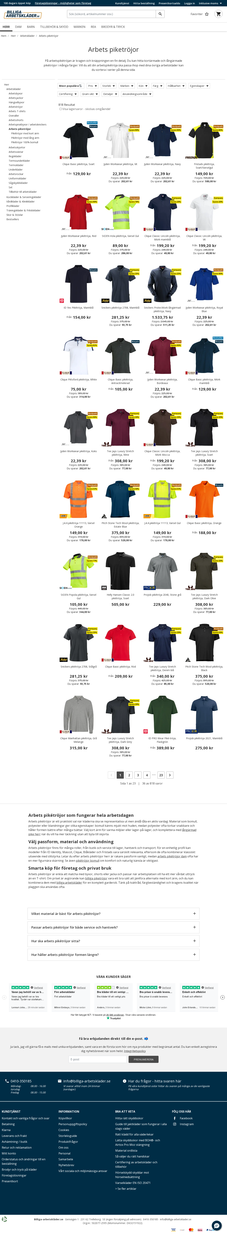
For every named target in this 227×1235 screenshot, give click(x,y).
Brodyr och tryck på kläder (19, 1169)
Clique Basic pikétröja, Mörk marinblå (204, 381)
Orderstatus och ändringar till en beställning (23, 1161)
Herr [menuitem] (6, 27)
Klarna (6, 1130)
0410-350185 (21, 1081)
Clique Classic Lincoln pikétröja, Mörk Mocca (162, 452)
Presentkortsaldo (169, 3)
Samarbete (66, 1159)
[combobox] (116, 14)
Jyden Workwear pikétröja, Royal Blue (204, 309)
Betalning (8, 1124)
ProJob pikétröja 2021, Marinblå (204, 738)
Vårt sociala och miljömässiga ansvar (83, 1171)
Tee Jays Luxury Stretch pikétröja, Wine (120, 452)
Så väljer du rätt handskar (132, 1156)
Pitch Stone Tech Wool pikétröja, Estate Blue (120, 524)
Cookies (64, 1130)
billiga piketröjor (96, 878)
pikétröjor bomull (87, 861)
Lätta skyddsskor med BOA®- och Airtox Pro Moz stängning (137, 1142)
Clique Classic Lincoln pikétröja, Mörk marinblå (162, 237)
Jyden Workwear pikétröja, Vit (120, 164)
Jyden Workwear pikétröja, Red (78, 236)
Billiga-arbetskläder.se (48, 1219)
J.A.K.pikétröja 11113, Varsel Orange (79, 524)
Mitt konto (9, 1153)
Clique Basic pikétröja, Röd (120, 666)
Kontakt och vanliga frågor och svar (25, 1118)
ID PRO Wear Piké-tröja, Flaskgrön (162, 740)
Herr (13, 35)
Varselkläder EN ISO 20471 (133, 1183)
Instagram (186, 1124)
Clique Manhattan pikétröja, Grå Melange (78, 740)
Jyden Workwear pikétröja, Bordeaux (162, 381)
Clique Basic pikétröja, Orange (204, 523)
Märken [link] (79, 27)
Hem (3, 35)
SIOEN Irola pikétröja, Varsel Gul (120, 236)
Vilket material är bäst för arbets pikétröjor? (66, 914)
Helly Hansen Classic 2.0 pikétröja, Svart (120, 596)
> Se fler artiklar (125, 1189)
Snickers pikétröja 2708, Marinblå (120, 307)
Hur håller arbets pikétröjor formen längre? (65, 955)
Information (69, 1111)
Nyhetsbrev (66, 1165)
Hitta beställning (144, 3)
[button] (217, 1226)
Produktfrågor (68, 1142)
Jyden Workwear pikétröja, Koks (78, 451)
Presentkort (10, 1181)
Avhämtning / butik (14, 1142)
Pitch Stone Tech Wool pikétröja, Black (204, 668)
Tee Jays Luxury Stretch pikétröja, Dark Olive (204, 596)
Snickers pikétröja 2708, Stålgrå (79, 666)
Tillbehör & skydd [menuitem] (54, 27)
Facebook (186, 1118)
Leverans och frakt (14, 1136)
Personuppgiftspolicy (73, 1124)
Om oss (63, 1147)
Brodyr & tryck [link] (113, 27)
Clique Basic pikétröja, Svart (79, 164)
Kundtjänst (122, 3)
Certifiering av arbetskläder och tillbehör (136, 1164)
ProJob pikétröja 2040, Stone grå (162, 594)
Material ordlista (126, 1150)
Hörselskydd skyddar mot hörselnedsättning (132, 1175)
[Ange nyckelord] (160, 14)
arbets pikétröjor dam (172, 856)
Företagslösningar (14, 1175)
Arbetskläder (27, 35)
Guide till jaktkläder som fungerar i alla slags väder (141, 1126)
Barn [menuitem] (31, 27)
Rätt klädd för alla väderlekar (134, 1134)
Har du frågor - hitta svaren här (154, 1081)
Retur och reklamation (17, 1147)
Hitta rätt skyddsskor (129, 1118)
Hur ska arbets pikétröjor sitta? (55, 941)
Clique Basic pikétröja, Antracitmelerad (120, 381)
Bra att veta (125, 1111)
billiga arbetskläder (69, 883)
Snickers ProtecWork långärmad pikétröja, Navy (162, 309)
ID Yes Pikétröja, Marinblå (78, 307)
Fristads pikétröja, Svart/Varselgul (204, 165)
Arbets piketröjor (48, 35)
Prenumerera (143, 1059)
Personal (64, 1153)
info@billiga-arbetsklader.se (86, 1081)
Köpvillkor (65, 1118)
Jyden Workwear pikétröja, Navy (162, 164)
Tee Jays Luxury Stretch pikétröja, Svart (204, 452)
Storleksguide (68, 1136)
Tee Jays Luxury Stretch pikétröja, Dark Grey (120, 740)
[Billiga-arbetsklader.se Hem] (23, 14)
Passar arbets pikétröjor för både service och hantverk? (74, 927)
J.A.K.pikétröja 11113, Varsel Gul (162, 523)
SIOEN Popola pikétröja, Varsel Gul (78, 596)
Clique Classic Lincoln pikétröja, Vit (204, 237)
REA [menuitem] (93, 27)
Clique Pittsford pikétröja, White (78, 379)
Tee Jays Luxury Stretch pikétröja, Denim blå (162, 668)
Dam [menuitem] (18, 27)
